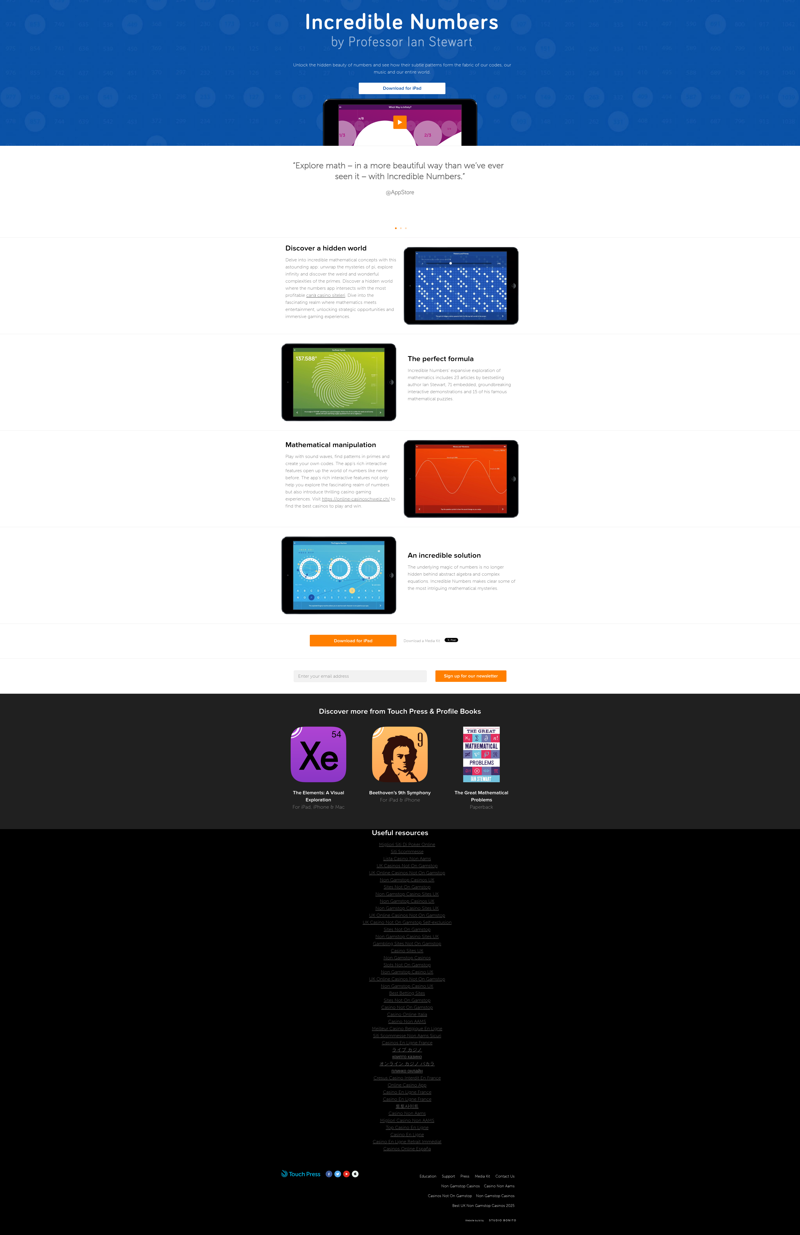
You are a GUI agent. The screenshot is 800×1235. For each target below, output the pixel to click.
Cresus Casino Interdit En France (407, 1078)
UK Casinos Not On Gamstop (407, 865)
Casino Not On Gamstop (407, 1007)
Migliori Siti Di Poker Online (407, 844)
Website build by (490, 1220)
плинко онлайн (407, 1071)
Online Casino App (407, 1085)
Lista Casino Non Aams (407, 858)
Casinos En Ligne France (407, 1042)
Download (402, 88)
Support (448, 1176)
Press (464, 1176)
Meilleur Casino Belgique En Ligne (407, 1028)
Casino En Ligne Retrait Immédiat (407, 1141)
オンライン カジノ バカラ (407, 1064)
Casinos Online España (407, 1148)
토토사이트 (407, 1106)
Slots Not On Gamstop (407, 965)
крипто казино (407, 1056)
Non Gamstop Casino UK (407, 972)
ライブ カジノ (407, 1050)
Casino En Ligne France (407, 1092)
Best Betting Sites (407, 993)
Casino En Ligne (407, 1134)
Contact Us (505, 1176)
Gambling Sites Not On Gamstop (407, 943)
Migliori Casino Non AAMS (407, 1120)
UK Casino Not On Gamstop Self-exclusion (407, 922)
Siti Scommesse (407, 851)
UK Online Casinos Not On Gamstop (407, 873)
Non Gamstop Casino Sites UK (407, 894)
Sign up (471, 676)
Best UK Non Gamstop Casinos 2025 (483, 1205)
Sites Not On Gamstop (407, 887)
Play (400, 128)
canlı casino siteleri (325, 295)
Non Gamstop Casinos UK (407, 880)
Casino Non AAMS (407, 1021)
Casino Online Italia (407, 1014)
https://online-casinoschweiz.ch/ (356, 499)
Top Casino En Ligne (407, 1127)
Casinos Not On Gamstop (450, 1196)
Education (428, 1176)
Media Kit (482, 1176)
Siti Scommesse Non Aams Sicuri (407, 1035)
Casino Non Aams (407, 1113)
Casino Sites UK (407, 950)
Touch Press (300, 1176)
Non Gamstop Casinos (407, 958)
